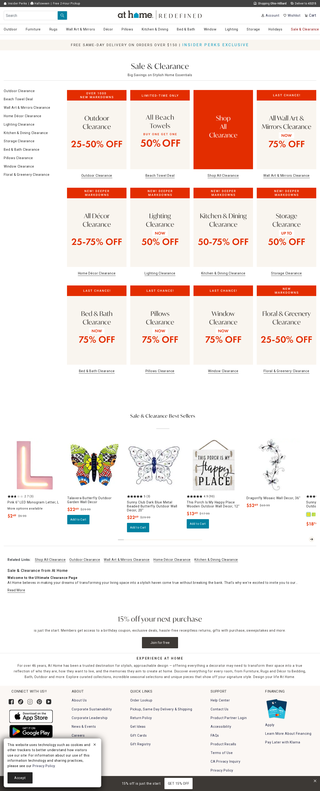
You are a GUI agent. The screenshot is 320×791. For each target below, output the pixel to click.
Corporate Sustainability (92, 709)
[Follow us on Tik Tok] (20, 701)
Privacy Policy (222, 770)
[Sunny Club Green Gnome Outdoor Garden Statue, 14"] (313, 514)
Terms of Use (222, 753)
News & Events (84, 726)
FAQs (215, 735)
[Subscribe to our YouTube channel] (48, 701)
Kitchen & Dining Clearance (26, 133)
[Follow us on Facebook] (11, 701)
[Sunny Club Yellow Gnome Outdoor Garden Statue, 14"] (308, 514)
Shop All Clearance (50, 560)
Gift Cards (138, 735)
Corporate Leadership (90, 718)
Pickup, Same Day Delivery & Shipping (161, 709)
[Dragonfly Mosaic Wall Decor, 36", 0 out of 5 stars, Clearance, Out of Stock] (273, 465)
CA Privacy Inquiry (225, 761)
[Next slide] (311, 539)
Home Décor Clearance (22, 116)
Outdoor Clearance (19, 91)
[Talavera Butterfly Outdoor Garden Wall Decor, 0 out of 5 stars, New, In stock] (94, 465)
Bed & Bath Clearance (22, 149)
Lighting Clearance (19, 124)
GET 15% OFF (178, 783)
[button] (160, 14)
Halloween (41, 3)
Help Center (220, 700)
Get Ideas (138, 726)
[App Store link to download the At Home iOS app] (31, 716)
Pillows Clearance (18, 158)
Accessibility (221, 726)
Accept (20, 778)
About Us (79, 700)
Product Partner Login (229, 718)
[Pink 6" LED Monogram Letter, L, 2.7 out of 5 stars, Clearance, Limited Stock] (34, 465)
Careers (78, 735)
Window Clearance (19, 166)
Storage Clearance (19, 141)
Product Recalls (223, 744)
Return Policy (141, 718)
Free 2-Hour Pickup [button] (66, 3)
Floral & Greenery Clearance (27, 174)
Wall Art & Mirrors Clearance (27, 107)
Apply (270, 725)
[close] (94, 745)
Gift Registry (140, 744)
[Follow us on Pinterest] (39, 701)
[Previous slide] (304, 539)
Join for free (160, 643)
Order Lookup (141, 700)
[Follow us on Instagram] (30, 701)
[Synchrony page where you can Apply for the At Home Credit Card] (276, 708)
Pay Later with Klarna (282, 742)
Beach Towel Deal (18, 99)
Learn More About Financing (288, 733)
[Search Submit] (62, 15)
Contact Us (220, 709)
